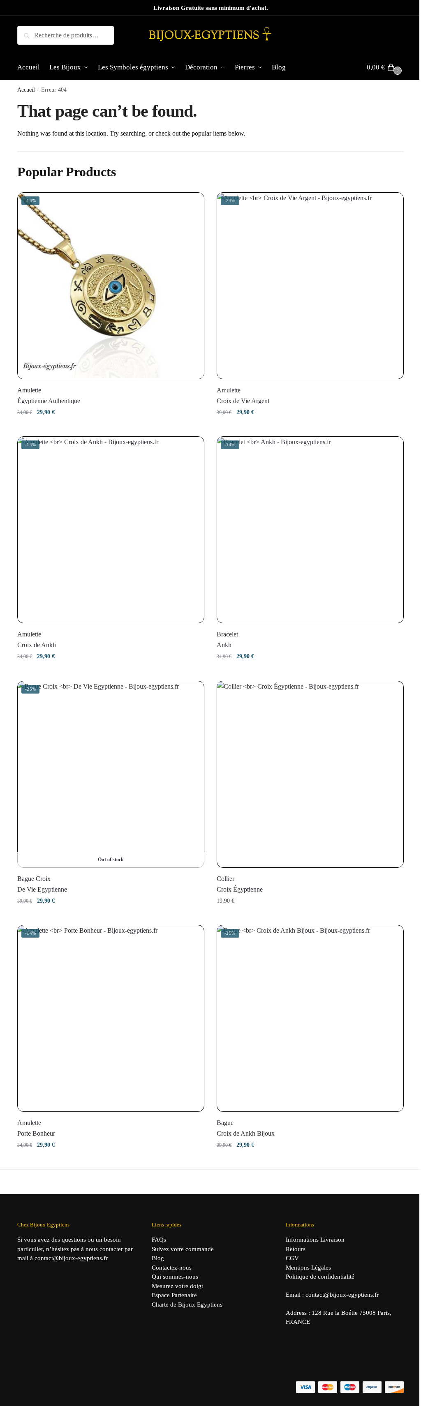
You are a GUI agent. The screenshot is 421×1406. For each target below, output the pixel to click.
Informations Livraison (315, 1239)
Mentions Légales (308, 1267)
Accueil (26, 90)
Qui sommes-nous (175, 1276)
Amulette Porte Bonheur (36, 1128)
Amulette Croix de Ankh (36, 639)
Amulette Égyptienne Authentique (48, 395)
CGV (292, 1258)
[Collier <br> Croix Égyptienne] (310, 774)
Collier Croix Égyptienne (240, 884)
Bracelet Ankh (227, 639)
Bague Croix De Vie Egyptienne (42, 884)
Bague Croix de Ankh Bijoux (246, 1128)
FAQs (159, 1239)
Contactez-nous (172, 1267)
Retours (295, 1249)
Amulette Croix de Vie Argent (243, 395)
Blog (158, 1258)
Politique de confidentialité (320, 1276)
